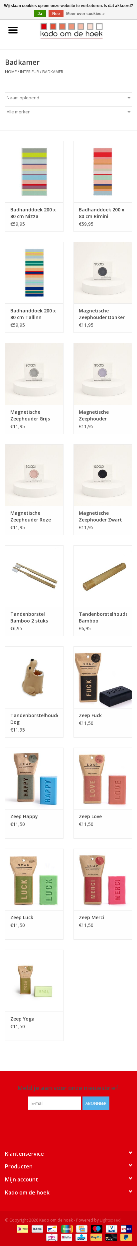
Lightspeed (110, 1220)
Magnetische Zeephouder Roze (30, 516)
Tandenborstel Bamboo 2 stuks (29, 617)
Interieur (29, 72)
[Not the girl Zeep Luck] (34, 879)
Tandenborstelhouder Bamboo (103, 617)
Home (11, 72)
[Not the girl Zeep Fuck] (102, 677)
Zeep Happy (24, 816)
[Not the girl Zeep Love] (102, 778)
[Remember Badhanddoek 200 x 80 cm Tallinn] (34, 272)
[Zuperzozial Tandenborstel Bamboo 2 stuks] (34, 576)
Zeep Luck (21, 917)
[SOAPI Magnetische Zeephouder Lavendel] (102, 373)
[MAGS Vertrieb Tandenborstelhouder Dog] (34, 677)
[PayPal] (95, 1237)
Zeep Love (90, 816)
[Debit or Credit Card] (110, 1237)
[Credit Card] (81, 1228)
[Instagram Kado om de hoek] (74, 1123)
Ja (40, 13)
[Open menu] (13, 29)
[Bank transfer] (36, 1228)
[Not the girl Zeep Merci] (102, 879)
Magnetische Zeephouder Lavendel (94, 415)
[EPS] (51, 1237)
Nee (56, 13)
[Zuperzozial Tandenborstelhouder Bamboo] (102, 576)
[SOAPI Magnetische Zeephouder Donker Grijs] (102, 272)
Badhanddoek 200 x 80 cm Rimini (101, 212)
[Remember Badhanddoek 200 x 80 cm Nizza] (34, 171)
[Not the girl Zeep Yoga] (34, 980)
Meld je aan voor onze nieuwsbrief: (68, 1087)
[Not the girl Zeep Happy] (34, 778)
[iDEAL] (22, 1228)
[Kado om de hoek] (81, 30)
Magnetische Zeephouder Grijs (30, 415)
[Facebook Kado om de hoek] (62, 1123)
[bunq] (66, 1228)
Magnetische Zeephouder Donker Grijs (102, 314)
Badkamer (52, 72)
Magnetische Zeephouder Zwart (100, 516)
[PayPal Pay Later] (125, 1237)
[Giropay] (125, 1228)
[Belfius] (66, 1237)
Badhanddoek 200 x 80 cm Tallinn (33, 313)
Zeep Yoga (22, 1019)
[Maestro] (95, 1228)
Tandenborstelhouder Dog (34, 718)
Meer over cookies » (85, 13)
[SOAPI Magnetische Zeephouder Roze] (34, 475)
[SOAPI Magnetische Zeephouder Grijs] (34, 373)
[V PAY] (110, 1228)
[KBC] (80, 1237)
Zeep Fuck (90, 715)
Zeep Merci (91, 917)
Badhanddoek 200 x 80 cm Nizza (33, 212)
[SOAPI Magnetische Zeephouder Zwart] (102, 475)
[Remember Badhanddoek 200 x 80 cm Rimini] (102, 171)
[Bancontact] (51, 1228)
